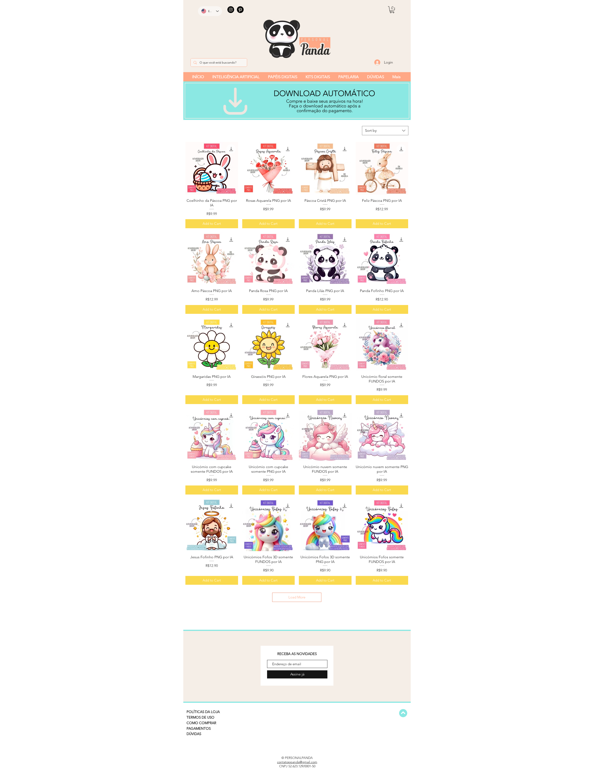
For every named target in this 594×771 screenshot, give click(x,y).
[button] (392, 9)
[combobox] (385, 130)
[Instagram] (230, 9)
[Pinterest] (240, 9)
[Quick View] (211, 168)
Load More (296, 597)
